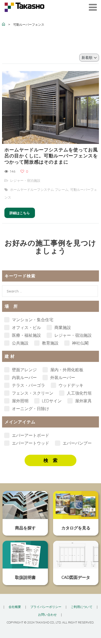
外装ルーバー (62, 377)
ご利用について (81, 607)
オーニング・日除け (30, 408)
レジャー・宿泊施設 (25, 180)
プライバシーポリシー (45, 607)
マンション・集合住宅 (32, 319)
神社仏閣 (80, 343)
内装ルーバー (24, 377)
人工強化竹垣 (79, 393)
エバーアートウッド (30, 443)
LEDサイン (51, 400)
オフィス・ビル (26, 327)
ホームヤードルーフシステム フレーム (39, 189)
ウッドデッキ (70, 385)
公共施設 (19, 343)
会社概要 (15, 607)
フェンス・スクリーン (32, 393)
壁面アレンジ (24, 369)
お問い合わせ (47, 614)
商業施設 (62, 327)
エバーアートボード (30, 435)
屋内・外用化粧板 (66, 369)
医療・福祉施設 (26, 335)
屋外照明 (19, 400)
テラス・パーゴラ (28, 385)
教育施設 (50, 343)
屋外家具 (83, 400)
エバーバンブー (77, 443)
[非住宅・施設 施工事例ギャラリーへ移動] (3, 24)
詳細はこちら (20, 213)
